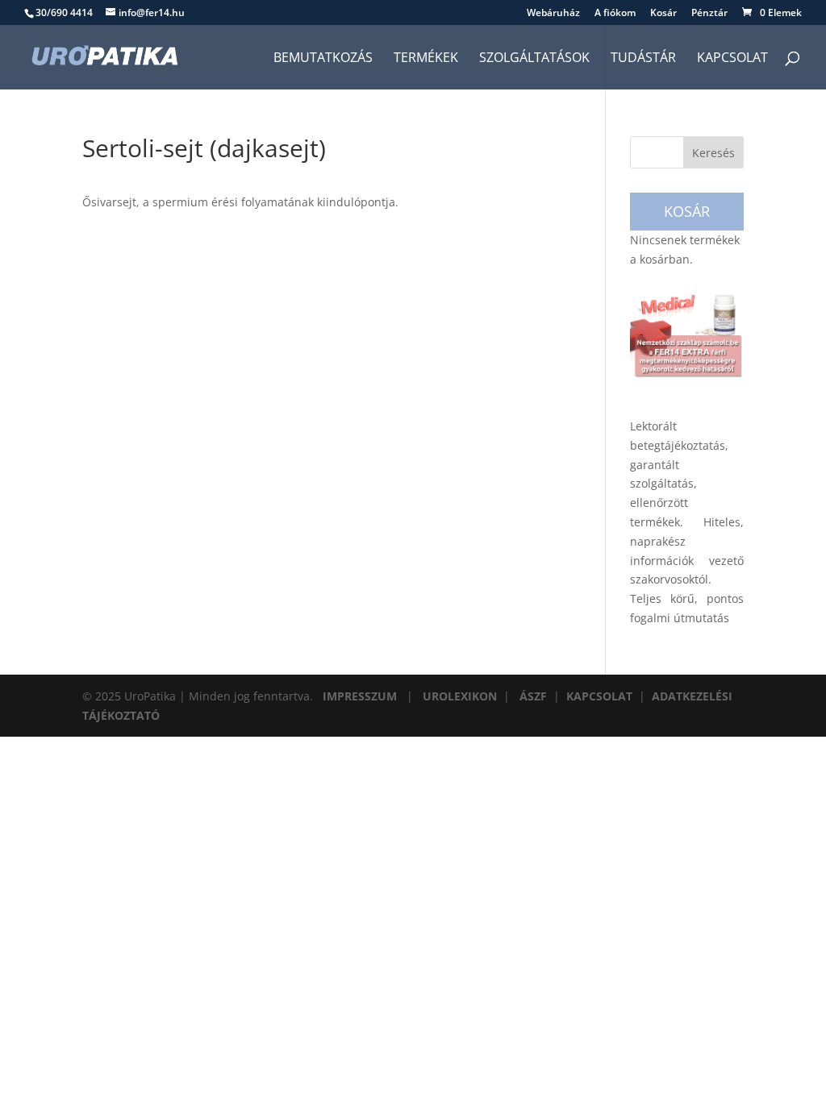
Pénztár (709, 13)
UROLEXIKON (460, 696)
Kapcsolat (732, 59)
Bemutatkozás (323, 59)
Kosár (663, 13)
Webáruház (553, 13)
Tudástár (643, 59)
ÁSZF (533, 696)
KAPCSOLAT (599, 696)
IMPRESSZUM (360, 696)
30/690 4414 (64, 12)
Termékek (426, 59)
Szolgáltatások (534, 59)
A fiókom (615, 13)
